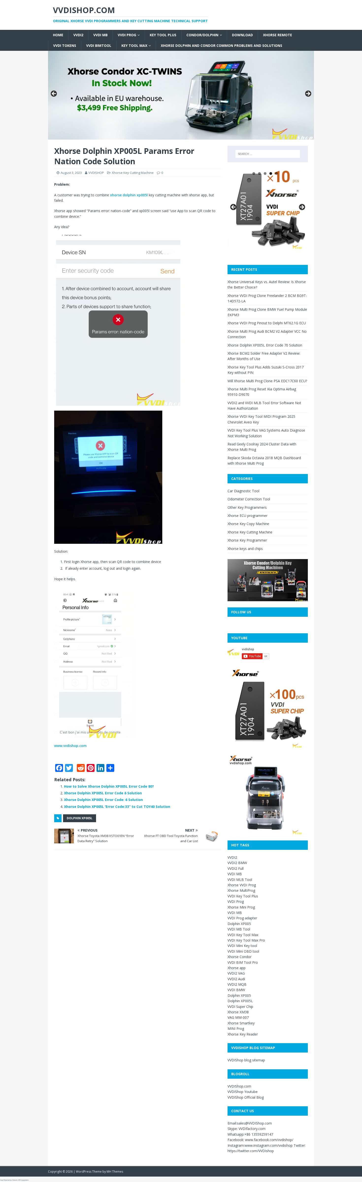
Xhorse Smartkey (241, 1023)
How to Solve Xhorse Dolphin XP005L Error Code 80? (109, 786)
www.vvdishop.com (70, 745)
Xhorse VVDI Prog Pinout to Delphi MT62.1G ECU (267, 323)
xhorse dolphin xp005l (129, 195)
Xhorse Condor (239, 956)
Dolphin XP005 (239, 923)
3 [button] (265, 173)
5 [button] (276, 173)
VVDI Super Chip (240, 1006)
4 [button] (270, 173)
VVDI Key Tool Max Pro (246, 940)
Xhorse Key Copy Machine (248, 523)
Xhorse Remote (277, 35)
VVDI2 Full (236, 868)
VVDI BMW (236, 989)
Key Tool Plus (163, 35)
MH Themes (115, 1171)
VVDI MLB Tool (240, 879)
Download (242, 35)
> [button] (308, 94)
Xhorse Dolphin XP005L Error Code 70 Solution (265, 345)
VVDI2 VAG (236, 973)
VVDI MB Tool (239, 929)
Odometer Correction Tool (249, 499)
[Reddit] (2, 33)
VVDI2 (78, 35)
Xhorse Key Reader (243, 1034)
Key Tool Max (134, 45)
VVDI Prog (127, 35)
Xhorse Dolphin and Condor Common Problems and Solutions (221, 45)
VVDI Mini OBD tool (243, 951)
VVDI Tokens (64, 45)
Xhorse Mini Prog (241, 907)
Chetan (14, 1180)
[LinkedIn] (2, 36)
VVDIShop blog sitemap (246, 1060)
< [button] (54, 94)
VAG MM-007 (238, 1017)
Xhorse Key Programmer (247, 540)
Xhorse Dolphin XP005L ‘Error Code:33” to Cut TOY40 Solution (117, 806)
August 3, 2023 (71, 172)
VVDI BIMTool (98, 45)
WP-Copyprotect (23, 1180)
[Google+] (2, 31)
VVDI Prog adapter (242, 918)
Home (58, 35)
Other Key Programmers (247, 507)
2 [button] (259, 173)
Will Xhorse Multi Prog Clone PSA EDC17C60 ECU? (267, 381)
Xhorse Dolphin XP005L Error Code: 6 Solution (103, 799)
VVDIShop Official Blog (246, 1097)
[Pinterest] (2, 35)
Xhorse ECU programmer (247, 515)
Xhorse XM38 (238, 1012)
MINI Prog (236, 1028)
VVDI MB (100, 35)
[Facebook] (2, 27)
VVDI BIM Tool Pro (243, 962)
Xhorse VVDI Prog (242, 885)
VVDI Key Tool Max (243, 934)
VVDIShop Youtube (243, 1091)
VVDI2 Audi (236, 979)
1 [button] (253, 173)
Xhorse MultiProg (241, 890)
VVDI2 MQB (237, 984)
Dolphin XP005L (79, 818)
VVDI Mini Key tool (242, 945)
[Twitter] (2, 29)
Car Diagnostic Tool (243, 491)
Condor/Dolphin (202, 35)
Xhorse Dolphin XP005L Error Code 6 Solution (103, 793)
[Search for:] (267, 154)
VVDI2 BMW (237, 862)
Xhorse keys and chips (245, 548)
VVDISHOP (96, 172)
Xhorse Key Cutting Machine (133, 172)
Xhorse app (237, 967)
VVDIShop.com (239, 1086)
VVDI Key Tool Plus (243, 896)
